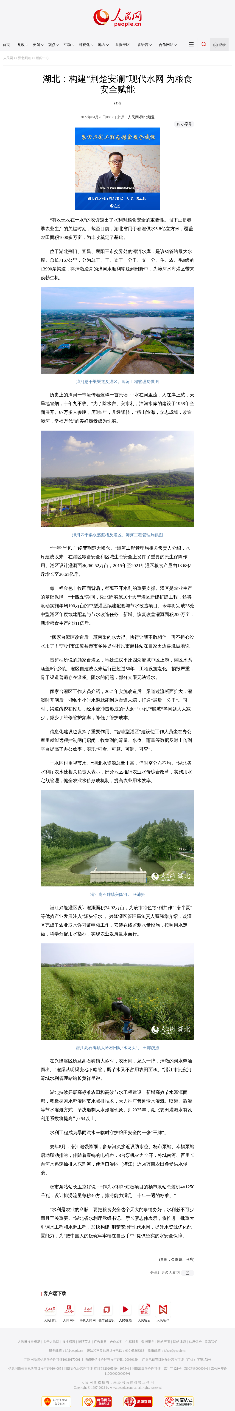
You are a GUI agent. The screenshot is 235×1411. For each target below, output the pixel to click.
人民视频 (125, 1320)
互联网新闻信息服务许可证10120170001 (52, 1359)
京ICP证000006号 (196, 1368)
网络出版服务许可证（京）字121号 (157, 1368)
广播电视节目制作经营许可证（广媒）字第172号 (176, 1359)
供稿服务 (132, 1341)
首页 (6, 45)
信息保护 (195, 1341)
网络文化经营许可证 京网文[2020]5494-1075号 (96, 1368)
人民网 (8, 58)
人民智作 (163, 1320)
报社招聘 (68, 1341)
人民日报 (50, 1320)
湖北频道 (24, 58)
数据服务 (147, 1341)
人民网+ (69, 1320)
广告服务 (100, 1341)
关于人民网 (51, 1341)
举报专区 (122, 45)
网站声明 (163, 1341)
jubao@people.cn (175, 1350)
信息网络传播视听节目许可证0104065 (34, 1368)
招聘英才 (84, 1341)
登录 (222, 45)
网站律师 (179, 1341)
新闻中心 (42, 58)
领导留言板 (106, 1320)
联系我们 (211, 1341)
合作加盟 (116, 1341)
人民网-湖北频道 (141, 117)
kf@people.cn (74, 1350)
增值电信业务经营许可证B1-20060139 (111, 1359)
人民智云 (144, 1320)
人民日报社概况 (29, 1341)
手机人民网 (88, 1320)
